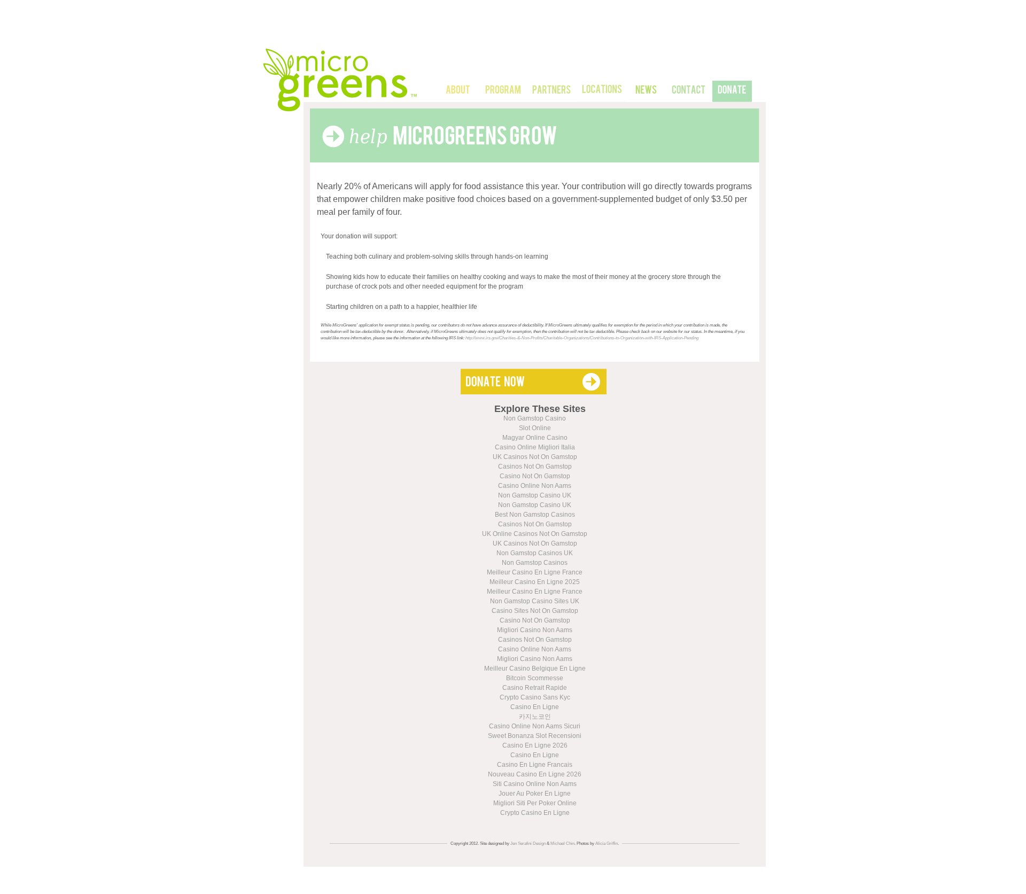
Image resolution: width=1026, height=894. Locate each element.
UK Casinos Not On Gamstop (535, 457)
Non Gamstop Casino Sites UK (534, 601)
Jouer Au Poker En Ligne (535, 793)
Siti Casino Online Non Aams (535, 784)
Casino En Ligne (534, 707)
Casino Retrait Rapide (534, 687)
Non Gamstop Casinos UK (534, 553)
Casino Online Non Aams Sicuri (534, 726)
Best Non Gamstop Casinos (535, 514)
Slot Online (535, 428)
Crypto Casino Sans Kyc (535, 697)
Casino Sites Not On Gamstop (535, 611)
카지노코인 (535, 716)
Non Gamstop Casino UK (534, 495)
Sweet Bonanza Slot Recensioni (534, 736)
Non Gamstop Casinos (535, 562)
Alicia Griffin (606, 843)
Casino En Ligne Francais (534, 764)
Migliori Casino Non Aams (534, 630)
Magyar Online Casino (535, 437)
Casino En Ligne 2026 (535, 745)
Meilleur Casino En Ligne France (534, 572)
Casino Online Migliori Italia (535, 447)
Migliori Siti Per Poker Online (535, 803)
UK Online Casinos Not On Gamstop (534, 534)
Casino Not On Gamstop (535, 476)
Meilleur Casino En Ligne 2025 (534, 582)
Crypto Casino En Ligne (535, 813)
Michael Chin (562, 843)
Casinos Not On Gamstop (535, 466)
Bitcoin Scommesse (534, 678)
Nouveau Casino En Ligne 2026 (534, 774)
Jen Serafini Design (528, 843)
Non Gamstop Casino (534, 418)
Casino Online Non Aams (534, 485)
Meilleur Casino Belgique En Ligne (535, 668)
